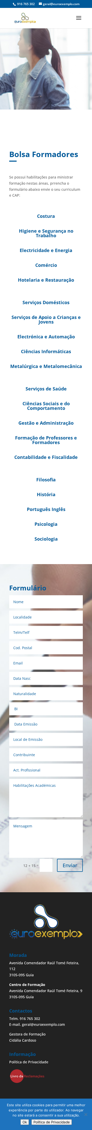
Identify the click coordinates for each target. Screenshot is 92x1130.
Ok (24, 1122)
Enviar (70, 865)
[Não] (85, 1114)
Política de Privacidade (28, 1062)
